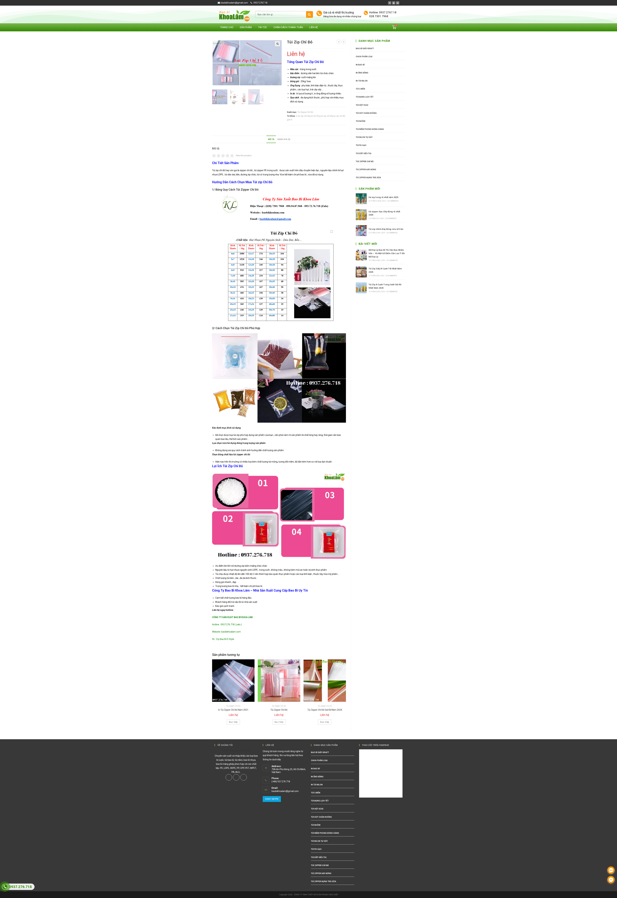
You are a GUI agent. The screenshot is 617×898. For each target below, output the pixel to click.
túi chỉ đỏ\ (315, 116)
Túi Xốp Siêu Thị (363, 153)
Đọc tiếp (233, 722)
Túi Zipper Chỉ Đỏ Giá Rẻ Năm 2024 (324, 710)
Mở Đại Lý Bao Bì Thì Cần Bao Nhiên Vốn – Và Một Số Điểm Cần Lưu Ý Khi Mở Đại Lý (387, 253)
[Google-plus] (397, 2)
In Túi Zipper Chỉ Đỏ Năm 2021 (233, 710)
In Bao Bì (360, 65)
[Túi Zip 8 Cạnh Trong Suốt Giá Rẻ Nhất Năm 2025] (361, 287)
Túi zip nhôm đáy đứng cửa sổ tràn (386, 229)
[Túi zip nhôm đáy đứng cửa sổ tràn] (361, 230)
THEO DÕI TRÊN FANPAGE (375, 745)
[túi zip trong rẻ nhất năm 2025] (361, 198)
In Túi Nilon (361, 81)
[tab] (271, 139)
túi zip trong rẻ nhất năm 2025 (383, 197)
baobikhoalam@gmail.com (285, 791)
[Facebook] (389, 2)
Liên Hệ (313, 27)
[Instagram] (236, 777)
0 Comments (393, 201)
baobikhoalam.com (231, 631)
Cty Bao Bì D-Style (225, 639)
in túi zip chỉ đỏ (303, 116)
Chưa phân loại (364, 56)
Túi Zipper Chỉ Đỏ (305, 112)
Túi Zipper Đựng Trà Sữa (368, 177)
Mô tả (271, 139)
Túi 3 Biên (360, 89)
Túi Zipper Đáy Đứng (366, 169)
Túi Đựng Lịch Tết (364, 97)
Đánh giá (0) (283, 139)
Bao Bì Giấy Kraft (365, 48)
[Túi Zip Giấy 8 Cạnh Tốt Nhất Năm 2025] (361, 271)
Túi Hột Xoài (362, 105)
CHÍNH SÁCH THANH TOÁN (288, 27)
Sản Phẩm (246, 27)
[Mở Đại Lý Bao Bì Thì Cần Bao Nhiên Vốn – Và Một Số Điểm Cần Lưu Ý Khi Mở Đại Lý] (361, 255)
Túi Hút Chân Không (366, 113)
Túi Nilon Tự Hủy (364, 137)
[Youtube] (393, 2)
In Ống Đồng (362, 73)
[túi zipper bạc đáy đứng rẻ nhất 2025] (361, 214)
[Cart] (394, 27)
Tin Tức (262, 27)
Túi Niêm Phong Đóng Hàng (370, 129)
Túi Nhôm (360, 121)
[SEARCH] (309, 14)
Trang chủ (226, 27)
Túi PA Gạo (361, 145)
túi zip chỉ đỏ (326, 116)
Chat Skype (271, 799)
